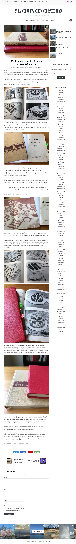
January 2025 (61, 115)
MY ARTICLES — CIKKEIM (43, 1)
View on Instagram (38, 531)
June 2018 (61, 237)
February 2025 (61, 114)
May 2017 (61, 258)
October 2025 (61, 104)
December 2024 (61, 117)
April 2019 (61, 219)
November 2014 (61, 311)
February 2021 (61, 182)
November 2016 (61, 267)
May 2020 (61, 199)
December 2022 (61, 148)
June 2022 (61, 159)
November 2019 (61, 208)
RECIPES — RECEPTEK (18, 1)
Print (38, 452)
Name (5, 489)
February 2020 (61, 202)
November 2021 (61, 170)
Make (27, 20)
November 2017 (61, 249)
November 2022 (61, 150)
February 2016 (61, 284)
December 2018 (61, 226)
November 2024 (61, 119)
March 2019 (61, 220)
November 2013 (61, 327)
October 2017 (61, 251)
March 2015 (61, 304)
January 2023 (61, 146)
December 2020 (61, 186)
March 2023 (61, 143)
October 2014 (61, 313)
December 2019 (61, 206)
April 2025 (61, 110)
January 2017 (61, 264)
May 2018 (61, 238)
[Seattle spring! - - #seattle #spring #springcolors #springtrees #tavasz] (7, 531)
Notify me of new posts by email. (12, 510)
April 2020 (61, 200)
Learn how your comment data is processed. (32, 521)
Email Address (7, 495)
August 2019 (61, 213)
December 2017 (61, 248)
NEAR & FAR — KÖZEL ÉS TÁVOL (30, 1)
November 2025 (61, 103)
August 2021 (61, 175)
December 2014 (61, 309)
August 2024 (61, 124)
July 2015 (61, 296)
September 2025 (61, 106)
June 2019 (61, 215)
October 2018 (61, 229)
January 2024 (61, 137)
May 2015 (61, 300)
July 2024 (61, 126)
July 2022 (61, 157)
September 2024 (61, 123)
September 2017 (61, 253)
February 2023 (61, 144)
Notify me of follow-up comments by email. (15, 508)
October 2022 (61, 152)
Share (24, 452)
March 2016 (61, 282)
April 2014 (61, 318)
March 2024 (61, 133)
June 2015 (61, 298)
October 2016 (61, 269)
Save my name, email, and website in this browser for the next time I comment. (21, 505)
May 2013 (61, 331)
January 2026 (61, 99)
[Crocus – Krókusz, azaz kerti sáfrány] (43, 460)
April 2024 (61, 132)
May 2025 (61, 108)
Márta (17, 67)
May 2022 (61, 161)
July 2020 (61, 195)
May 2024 (61, 130)
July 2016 (61, 275)
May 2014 (61, 316)
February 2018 (61, 244)
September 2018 (61, 231)
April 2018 (61, 240)
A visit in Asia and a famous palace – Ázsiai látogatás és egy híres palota (63, 31)
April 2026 (61, 94)
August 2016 (61, 273)
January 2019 (61, 224)
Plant (38, 20)
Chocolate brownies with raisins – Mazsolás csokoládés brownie (19, 461)
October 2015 (61, 291)
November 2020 (61, 188)
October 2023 (61, 141)
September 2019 (61, 211)
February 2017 (61, 262)
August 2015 (61, 295)
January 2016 (61, 286)
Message (6, 477)
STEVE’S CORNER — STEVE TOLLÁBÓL (12, 3)
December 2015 (61, 287)
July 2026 (61, 90)
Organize (32, 20)
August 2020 (61, 193)
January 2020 (61, 204)
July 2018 (61, 235)
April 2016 (61, 280)
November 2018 (61, 228)
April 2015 (61, 302)
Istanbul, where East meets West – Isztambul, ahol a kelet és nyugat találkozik (64, 43)
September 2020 (61, 191)
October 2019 (61, 210)
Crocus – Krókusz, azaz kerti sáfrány (33, 461)
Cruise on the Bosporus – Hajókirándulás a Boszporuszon (63, 36)
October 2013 (61, 329)
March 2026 (61, 95)
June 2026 (61, 92)
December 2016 (61, 266)
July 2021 (61, 177)
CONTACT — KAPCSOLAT (27, 3)
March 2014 (61, 320)
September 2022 (61, 153)
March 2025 (61, 112)
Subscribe (61, 77)
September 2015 (61, 293)
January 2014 (61, 324)
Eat (23, 20)
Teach (47, 20)
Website (6, 500)
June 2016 (61, 277)
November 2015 (61, 289)
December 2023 (61, 139)
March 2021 (61, 181)
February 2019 (61, 222)
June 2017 (61, 257)
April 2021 (61, 179)
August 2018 (61, 233)
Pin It (31, 452)
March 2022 (61, 162)
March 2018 (61, 242)
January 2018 (61, 246)
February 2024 (61, 135)
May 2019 (61, 217)
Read (43, 20)
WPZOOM (48, 541)
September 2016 (61, 271)
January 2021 (61, 184)
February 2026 (61, 97)
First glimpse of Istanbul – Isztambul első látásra (62, 48)
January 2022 (61, 166)
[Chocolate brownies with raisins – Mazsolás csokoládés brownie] (9, 460)
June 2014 (61, 315)
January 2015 (61, 307)
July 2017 (61, 255)
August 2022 (61, 155)
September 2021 (61, 173)
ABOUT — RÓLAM (8, 1)
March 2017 (61, 260)
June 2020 (61, 197)
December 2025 (61, 101)
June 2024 (61, 128)
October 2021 (61, 171)
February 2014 (61, 322)
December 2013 (61, 325)
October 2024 (61, 121)
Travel (52, 20)
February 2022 (61, 164)
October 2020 (61, 190)
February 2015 (61, 305)
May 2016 (61, 278)
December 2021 (61, 168)
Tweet (16, 452)
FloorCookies (38, 11)
